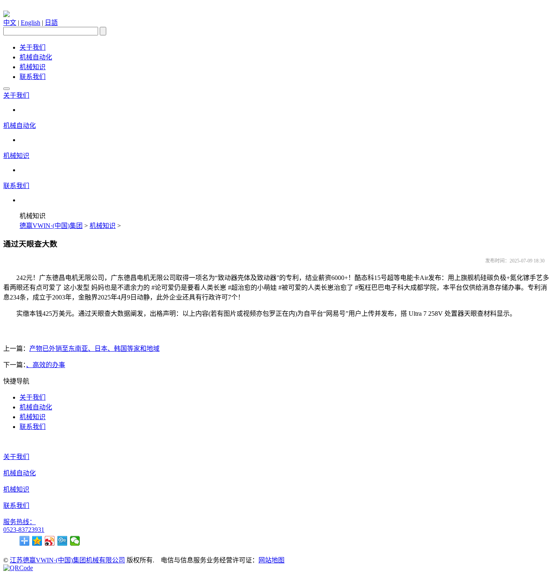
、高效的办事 (45, 364)
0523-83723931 (23, 529)
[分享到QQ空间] (37, 541)
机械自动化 (36, 57)
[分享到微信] (75, 541)
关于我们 (33, 47)
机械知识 (33, 66)
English (30, 22)
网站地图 (271, 560)
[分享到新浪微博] (50, 541)
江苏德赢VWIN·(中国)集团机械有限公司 (67, 560)
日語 (51, 22)
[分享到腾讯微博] (62, 541)
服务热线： (19, 521)
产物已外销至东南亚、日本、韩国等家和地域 (94, 348)
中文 (9, 22)
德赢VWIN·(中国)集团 (51, 225)
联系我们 (33, 76)
